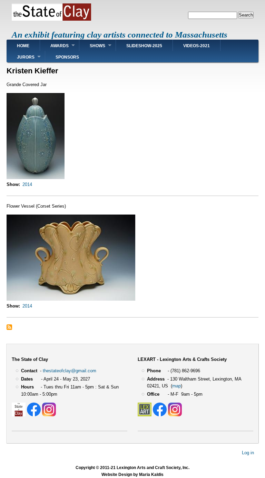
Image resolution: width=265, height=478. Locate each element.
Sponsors (67, 57)
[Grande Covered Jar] (36, 177)
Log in (248, 452)
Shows (97, 45)
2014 (27, 184)
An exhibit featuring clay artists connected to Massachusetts (119, 34)
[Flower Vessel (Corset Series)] (71, 299)
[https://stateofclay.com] (19, 414)
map (176, 385)
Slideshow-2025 (144, 45)
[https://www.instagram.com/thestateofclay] (49, 414)
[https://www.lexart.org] (144, 414)
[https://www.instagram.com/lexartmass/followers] (175, 414)
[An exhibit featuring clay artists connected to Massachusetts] (51, 19)
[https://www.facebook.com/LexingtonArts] (160, 414)
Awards (59, 45)
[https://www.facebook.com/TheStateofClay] (34, 414)
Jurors (26, 57)
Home (23, 45)
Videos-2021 (196, 45)
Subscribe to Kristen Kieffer (9, 327)
